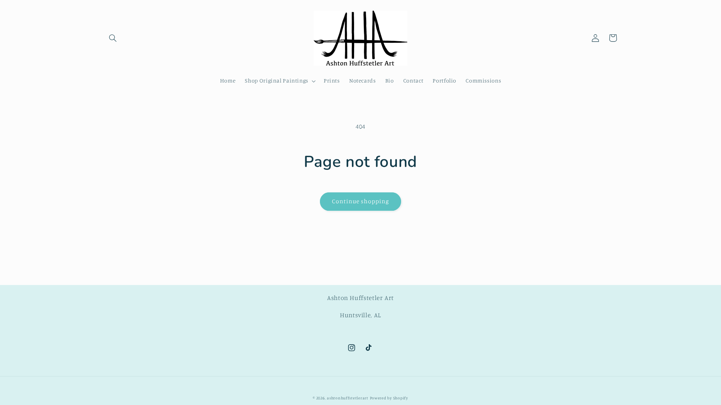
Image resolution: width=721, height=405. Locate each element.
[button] (113, 37)
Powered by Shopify (389, 398)
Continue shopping (360, 201)
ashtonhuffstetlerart (347, 398)
